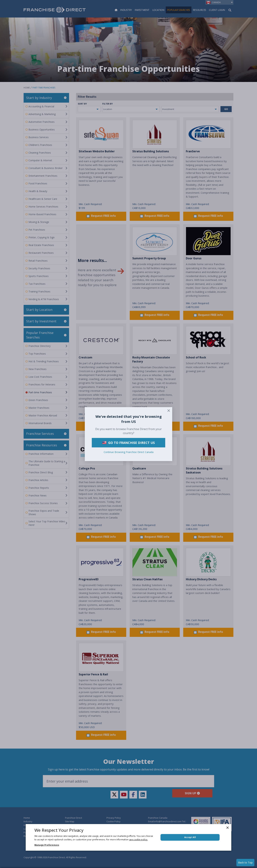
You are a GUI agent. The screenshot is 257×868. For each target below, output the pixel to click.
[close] (169, 411)
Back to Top (245, 862)
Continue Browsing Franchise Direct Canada (129, 452)
